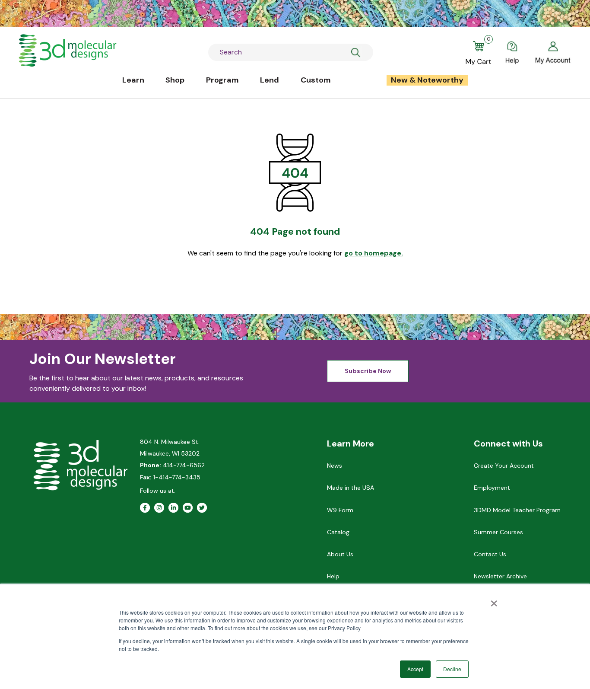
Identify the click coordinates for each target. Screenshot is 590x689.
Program (222, 80)
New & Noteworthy (427, 80)
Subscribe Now (368, 371)
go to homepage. (373, 253)
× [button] (494, 600)
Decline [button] (452, 669)
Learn (133, 80)
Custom (316, 80)
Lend (269, 80)
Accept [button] (415, 669)
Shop (174, 80)
